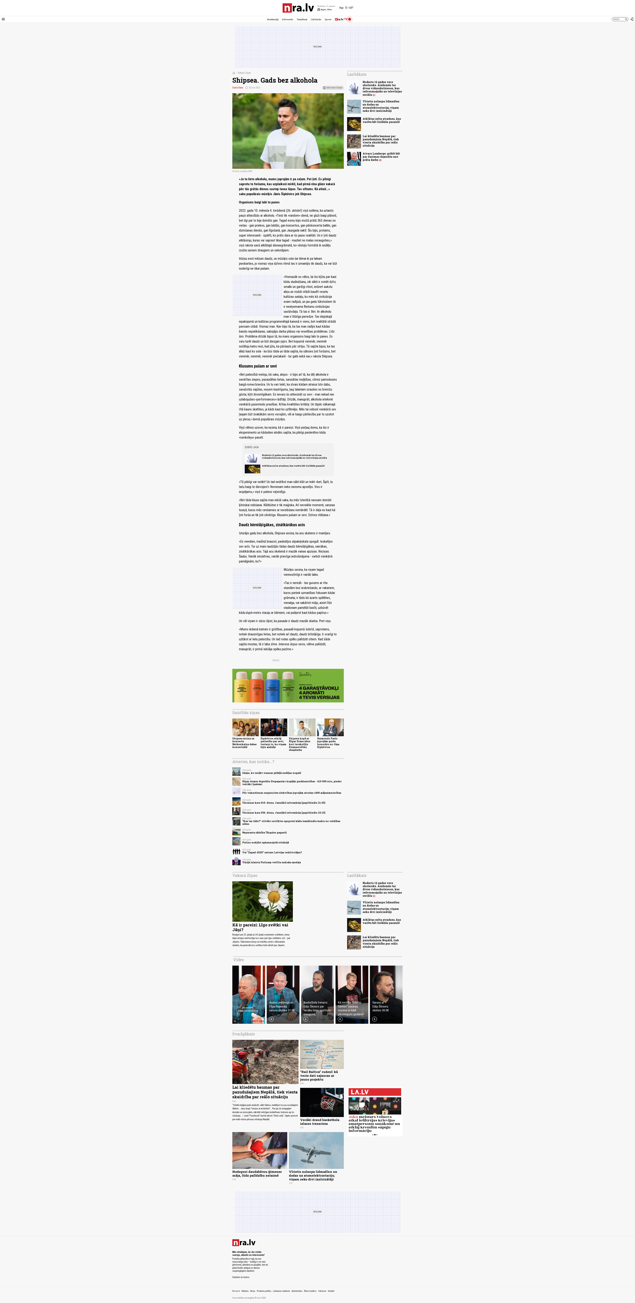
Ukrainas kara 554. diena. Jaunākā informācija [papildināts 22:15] (283, 812)
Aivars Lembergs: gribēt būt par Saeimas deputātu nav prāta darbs (381, 156)
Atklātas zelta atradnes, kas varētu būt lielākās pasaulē (293, 465)
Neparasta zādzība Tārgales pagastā (264, 832)
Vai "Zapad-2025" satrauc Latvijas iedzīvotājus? (272, 852)
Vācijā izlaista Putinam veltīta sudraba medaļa (271, 862)
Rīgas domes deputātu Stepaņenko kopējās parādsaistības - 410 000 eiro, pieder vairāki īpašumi (292, 783)
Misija (252, 1291)
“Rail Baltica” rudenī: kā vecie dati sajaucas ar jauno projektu (319, 1075)
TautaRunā (302, 19)
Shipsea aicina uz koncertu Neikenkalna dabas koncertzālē (244, 743)
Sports (328, 19)
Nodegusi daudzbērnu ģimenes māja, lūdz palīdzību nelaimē (257, 1173)
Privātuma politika (264, 1291)
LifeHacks (316, 19)
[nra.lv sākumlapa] (298, 8)
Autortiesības (297, 1291)
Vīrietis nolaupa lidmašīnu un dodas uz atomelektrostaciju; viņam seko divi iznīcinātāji (381, 106)
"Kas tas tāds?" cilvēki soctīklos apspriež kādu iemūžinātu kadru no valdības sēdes (291, 822)
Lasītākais (357, 74)
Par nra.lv (236, 1291)
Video (238, 959)
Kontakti (331, 1291)
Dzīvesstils (287, 19)
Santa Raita (237, 87)
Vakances (322, 1291)
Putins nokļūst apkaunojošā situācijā (265, 842)
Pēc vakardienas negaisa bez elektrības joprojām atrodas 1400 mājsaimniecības (291, 792)
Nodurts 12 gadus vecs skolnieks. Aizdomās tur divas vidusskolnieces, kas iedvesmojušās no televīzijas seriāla (294, 456)
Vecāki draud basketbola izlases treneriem (319, 1122)
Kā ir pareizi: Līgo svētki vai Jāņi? (260, 927)
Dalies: (276, 660)
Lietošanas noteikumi (281, 1291)
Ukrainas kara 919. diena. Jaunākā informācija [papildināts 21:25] (283, 802)
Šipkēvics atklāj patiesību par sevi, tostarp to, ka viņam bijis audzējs (273, 743)
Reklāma (245, 1291)
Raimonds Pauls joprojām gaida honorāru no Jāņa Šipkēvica (328, 743)
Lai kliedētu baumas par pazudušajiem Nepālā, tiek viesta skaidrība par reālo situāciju (381, 140)
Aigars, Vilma (324, 9)
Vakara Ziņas (244, 72)
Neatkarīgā (272, 19)
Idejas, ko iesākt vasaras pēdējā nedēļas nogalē (271, 772)
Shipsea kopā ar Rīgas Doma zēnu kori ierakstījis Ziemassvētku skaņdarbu (299, 744)
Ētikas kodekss (310, 1291)
